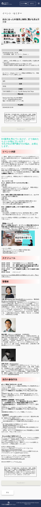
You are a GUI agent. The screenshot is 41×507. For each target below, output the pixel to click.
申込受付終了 (21, 129)
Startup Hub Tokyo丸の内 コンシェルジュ (20, 299)
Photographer (14, 364)
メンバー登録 (23, 3)
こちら (20, 462)
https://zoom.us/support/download (11, 449)
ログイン (32, 3)
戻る (7, 492)
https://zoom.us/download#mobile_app (13, 458)
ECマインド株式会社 (14, 334)
